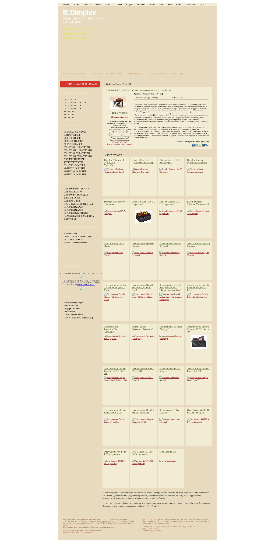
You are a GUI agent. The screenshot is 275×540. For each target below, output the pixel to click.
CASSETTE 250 (70, 99)
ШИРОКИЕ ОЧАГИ (72, 198)
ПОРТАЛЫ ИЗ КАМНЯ (73, 210)
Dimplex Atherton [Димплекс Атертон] (197, 161)
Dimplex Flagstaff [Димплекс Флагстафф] (143, 161)
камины (80, 530)
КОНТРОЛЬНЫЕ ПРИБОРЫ (76, 242)
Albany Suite (190, 4)
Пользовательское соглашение (76, 527)
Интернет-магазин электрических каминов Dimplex (189, 519)
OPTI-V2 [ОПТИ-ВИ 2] (73, 141)
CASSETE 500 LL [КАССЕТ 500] (77, 147)
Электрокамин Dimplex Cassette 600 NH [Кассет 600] (115, 371)
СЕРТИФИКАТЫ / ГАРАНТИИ (106, 74)
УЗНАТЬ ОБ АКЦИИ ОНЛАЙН (82, 84)
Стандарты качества (72, 309)
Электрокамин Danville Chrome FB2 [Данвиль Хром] (115, 287)
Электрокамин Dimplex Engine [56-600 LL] (115, 411)
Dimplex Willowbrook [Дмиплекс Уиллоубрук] (114, 162)
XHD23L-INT (69, 111)
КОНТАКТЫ (178, 74)
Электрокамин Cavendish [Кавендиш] (142, 328)
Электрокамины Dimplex (74, 303)
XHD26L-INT (69, 114)
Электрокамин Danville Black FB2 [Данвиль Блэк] (198, 287)
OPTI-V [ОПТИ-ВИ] (72, 138)
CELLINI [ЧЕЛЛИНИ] (73, 135)
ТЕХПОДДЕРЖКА (157, 74)
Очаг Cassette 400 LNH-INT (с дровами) (115, 453)
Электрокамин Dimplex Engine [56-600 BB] (143, 411)
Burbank (108, 4)
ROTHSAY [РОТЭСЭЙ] (73, 162)
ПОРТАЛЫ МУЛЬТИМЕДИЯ (76, 213)
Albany (77, 4)
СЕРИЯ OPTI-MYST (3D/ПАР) (76, 189)
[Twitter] (196, 145)
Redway (151, 4)
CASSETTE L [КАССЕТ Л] (74, 165)
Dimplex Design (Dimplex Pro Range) (78, 318)
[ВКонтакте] (193, 145)
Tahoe (170, 4)
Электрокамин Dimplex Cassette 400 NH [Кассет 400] (198, 329)
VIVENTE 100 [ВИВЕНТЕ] (75, 171)
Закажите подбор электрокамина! (120, 144)
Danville (98, 4)
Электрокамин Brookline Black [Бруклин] (111, 329)
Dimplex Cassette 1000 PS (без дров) (169, 161)
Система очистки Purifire (73, 315)
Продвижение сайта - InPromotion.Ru (78, 532)
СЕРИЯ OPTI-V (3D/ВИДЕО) (76, 195)
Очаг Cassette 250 (167, 452)
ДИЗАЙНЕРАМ (134, 74)
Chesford (87, 4)
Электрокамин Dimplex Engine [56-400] (198, 369)
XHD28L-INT (69, 117)
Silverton (118, 4)
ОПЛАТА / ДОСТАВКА (73, 74)
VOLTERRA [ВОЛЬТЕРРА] (75, 132)
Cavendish (66, 4)
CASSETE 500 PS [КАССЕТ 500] (77, 153)
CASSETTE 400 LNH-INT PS (75, 102)
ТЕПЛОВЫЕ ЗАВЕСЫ (73, 239)
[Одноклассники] (200, 145)
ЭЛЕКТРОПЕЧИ (70, 219)
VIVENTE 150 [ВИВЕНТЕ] (75, 174)
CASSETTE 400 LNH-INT (74, 105)
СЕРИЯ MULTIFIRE (72, 201)
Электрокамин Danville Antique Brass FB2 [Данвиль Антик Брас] (170, 287)
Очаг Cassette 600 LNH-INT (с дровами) (143, 453)
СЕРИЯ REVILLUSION (73, 192)
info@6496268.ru (155, 530)
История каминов (71, 306)
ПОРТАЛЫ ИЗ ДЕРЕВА (73, 207)
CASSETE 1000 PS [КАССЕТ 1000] (78, 156)
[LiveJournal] (206, 145)
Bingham (129, 4)
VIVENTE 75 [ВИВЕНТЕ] (74, 168)
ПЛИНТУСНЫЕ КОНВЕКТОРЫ (77, 236)
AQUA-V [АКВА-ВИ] (73, 144)
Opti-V (201, 4)
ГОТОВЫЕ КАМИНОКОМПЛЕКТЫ (79, 216)
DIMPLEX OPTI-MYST (86, 285)
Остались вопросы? (119, 142)
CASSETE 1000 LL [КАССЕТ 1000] (78, 150)
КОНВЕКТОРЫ (70, 233)
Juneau (161, 4)
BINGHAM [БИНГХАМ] (74, 159)
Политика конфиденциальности (103, 527)
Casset (178, 4)
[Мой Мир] (203, 145)
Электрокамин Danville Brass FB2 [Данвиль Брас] (143, 287)
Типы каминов (69, 312)
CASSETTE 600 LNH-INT (74, 108)
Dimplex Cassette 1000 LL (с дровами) (169, 203)
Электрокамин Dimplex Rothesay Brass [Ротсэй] (152, 90)
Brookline (141, 4)
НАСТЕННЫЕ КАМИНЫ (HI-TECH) (79, 204)
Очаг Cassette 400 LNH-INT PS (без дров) (198, 411)
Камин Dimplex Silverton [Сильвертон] (198, 203)
